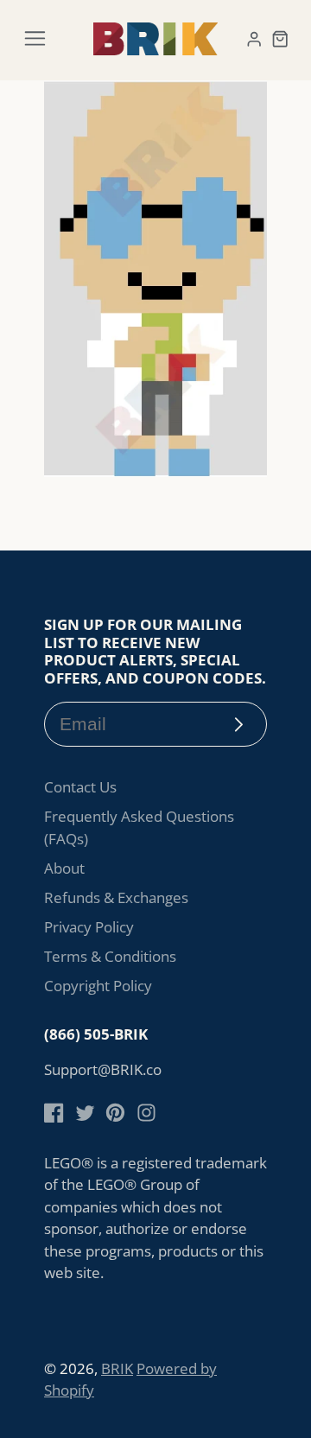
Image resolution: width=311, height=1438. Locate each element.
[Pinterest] (115, 1113)
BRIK (117, 1368)
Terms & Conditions (110, 956)
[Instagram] (146, 1113)
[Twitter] (85, 1113)
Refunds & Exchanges (116, 897)
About (64, 868)
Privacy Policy (89, 927)
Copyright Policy (98, 986)
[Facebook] (54, 1113)
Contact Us (80, 787)
